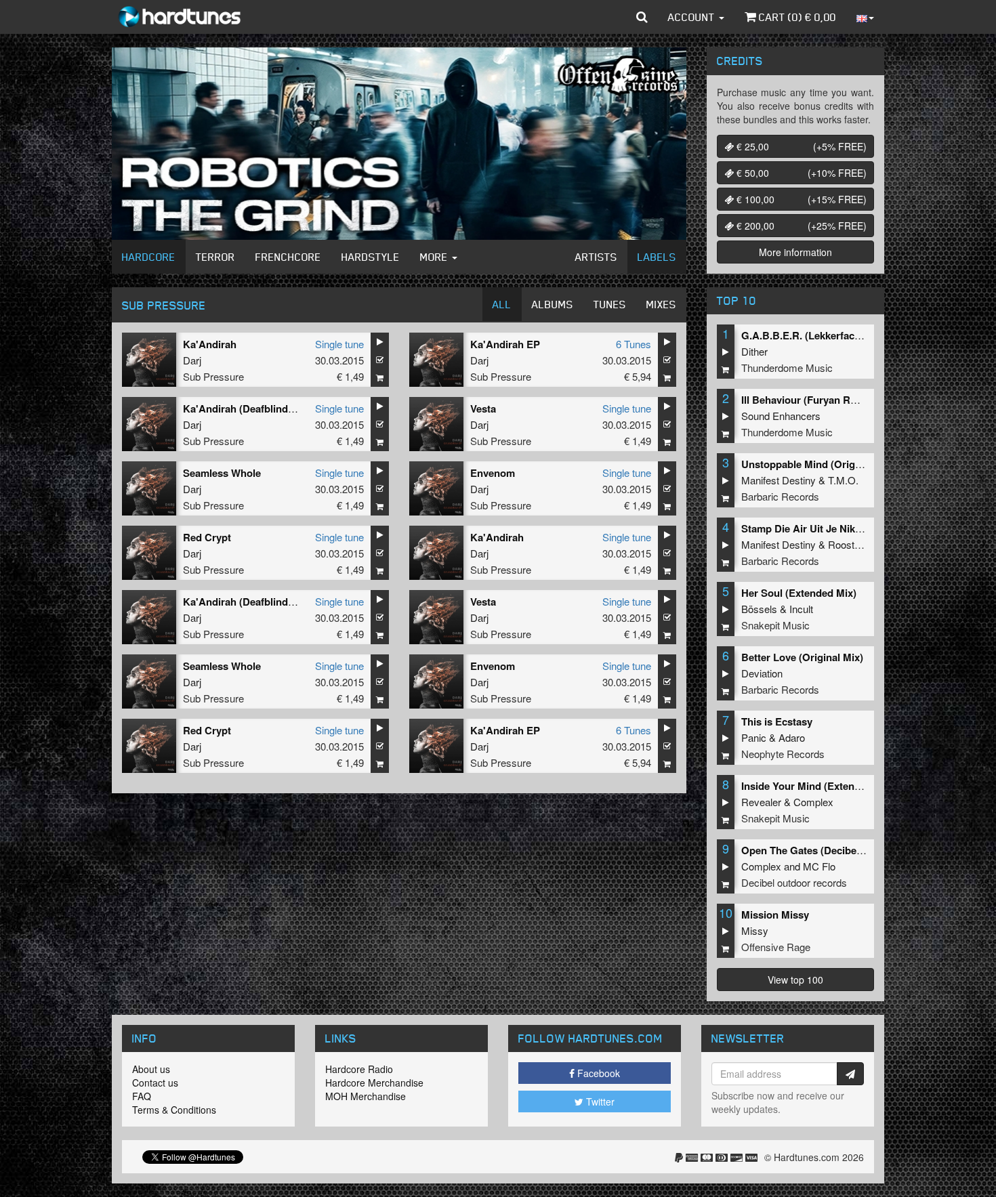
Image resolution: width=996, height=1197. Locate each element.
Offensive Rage (775, 947)
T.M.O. (843, 480)
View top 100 (795, 979)
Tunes (610, 304)
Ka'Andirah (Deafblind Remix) (253, 408)
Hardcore (148, 257)
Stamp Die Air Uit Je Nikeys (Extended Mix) (843, 528)
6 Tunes (633, 344)
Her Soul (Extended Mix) (798, 592)
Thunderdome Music (787, 367)
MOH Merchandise (365, 1096)
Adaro (792, 737)
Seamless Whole (222, 472)
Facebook (597, 1073)
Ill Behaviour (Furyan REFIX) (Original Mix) (842, 399)
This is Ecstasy (776, 721)
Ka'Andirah (209, 344)
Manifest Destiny (778, 480)
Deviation (762, 673)
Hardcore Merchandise (374, 1082)
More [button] (435, 257)
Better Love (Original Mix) (802, 657)
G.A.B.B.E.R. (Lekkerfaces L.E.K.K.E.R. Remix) (851, 335)
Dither (754, 351)
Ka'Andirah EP (505, 344)
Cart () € (796, 17)
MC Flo (819, 866)
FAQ (141, 1096)
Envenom (492, 472)
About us (151, 1069)
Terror (215, 257)
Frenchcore (288, 257)
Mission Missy (775, 914)
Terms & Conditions (174, 1109)
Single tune (339, 344)
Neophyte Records (783, 754)
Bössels (759, 609)
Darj (192, 360)
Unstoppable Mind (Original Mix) (818, 464)
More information (795, 252)
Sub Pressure (213, 376)
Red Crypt (207, 537)
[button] (642, 17)
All (502, 304)
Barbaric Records (780, 496)
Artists (596, 257)
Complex (813, 802)
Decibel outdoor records (794, 882)
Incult (801, 609)
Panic (753, 737)
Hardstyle (370, 257)
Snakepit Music (775, 625)
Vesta (483, 408)
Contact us (155, 1082)
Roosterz (848, 544)
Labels (657, 257)
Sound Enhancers (781, 415)
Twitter (599, 1101)
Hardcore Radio (359, 1069)
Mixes (661, 304)
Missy (754, 930)
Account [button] (693, 17)
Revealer (761, 802)
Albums (552, 304)
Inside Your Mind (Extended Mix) (818, 785)
